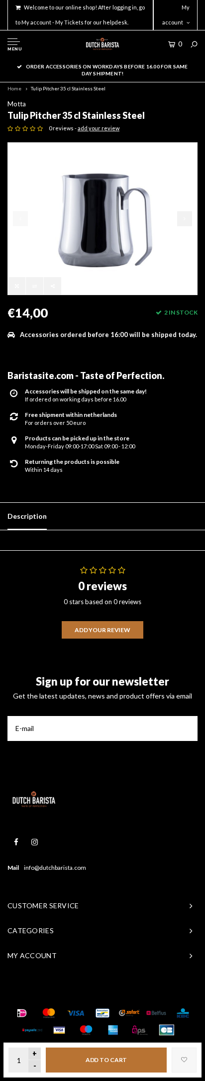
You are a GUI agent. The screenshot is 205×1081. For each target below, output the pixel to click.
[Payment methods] (21, 1013)
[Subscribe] (185, 728)
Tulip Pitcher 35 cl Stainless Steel (68, 88)
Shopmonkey (154, 993)
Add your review (102, 630)
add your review (98, 128)
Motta (16, 104)
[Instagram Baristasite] (34, 842)
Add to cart (106, 1060)
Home (14, 88)
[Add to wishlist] (184, 1060)
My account (176, 14)
